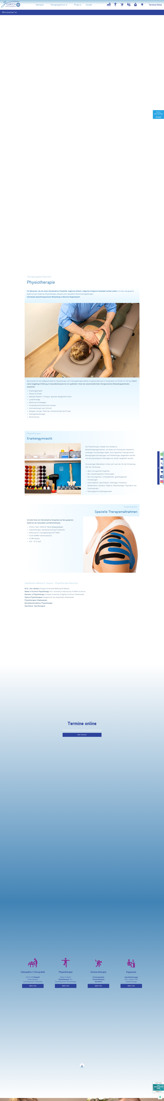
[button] (57, 5)
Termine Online (155, 5)
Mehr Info (32, 986)
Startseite (40, 5)
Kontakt (89, 5)
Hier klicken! (82, 735)
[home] (10, 5)
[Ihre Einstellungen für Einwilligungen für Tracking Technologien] (160, 1097)
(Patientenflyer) (57, 527)
